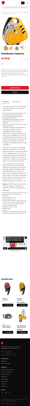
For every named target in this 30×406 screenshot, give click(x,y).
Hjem (2, 12)
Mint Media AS (14, 400)
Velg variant (8, 305)
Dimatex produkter (5, 374)
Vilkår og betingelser (6, 363)
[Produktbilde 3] (17, 48)
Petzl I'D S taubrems (19, 299)
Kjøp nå (15, 92)
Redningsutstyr (4, 381)
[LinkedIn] (9, 393)
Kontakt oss (3, 361)
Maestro (5, 184)
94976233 (15, 354)
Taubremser (26, 12)
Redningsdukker (5, 379)
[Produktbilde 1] (6, 48)
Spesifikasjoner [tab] (16, 101)
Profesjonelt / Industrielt (16, 12)
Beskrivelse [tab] (6, 101)
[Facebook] (2, 393)
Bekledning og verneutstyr (7, 369)
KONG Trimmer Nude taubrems (6, 326)
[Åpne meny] (27, 2)
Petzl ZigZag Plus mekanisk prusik (21, 326)
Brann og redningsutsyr (6, 372)
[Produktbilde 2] (11, 48)
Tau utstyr (7, 12)
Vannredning (4, 386)
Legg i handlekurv (15, 88)
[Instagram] (6, 393)
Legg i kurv (22, 332)
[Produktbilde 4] (22, 48)
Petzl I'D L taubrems (5, 299)
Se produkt (7, 332)
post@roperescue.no (6, 354)
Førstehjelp (3, 376)
